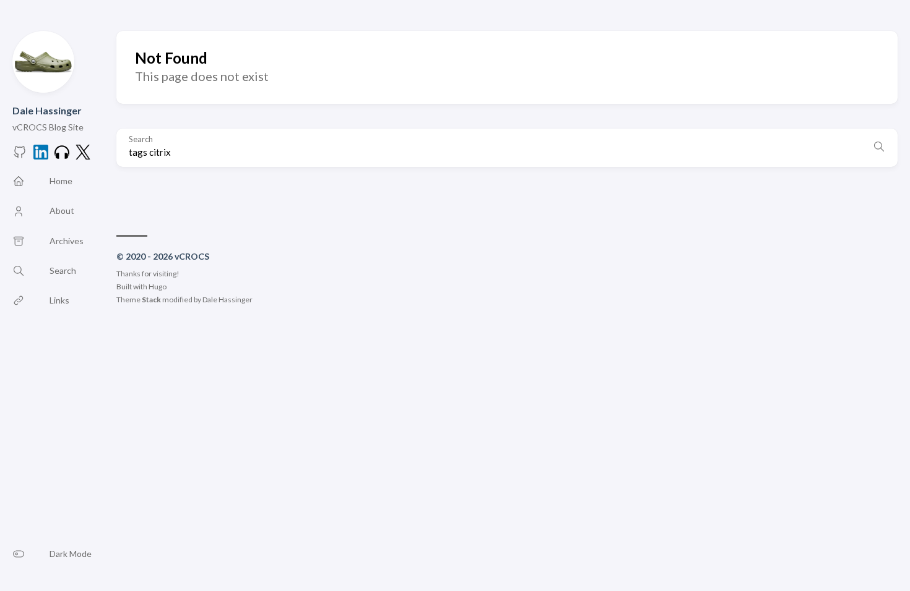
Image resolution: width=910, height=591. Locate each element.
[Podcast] (61, 155)
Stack (151, 299)
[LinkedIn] (40, 155)
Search (141, 139)
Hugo (158, 286)
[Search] (879, 148)
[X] (83, 155)
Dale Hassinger (47, 110)
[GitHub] (19, 155)
